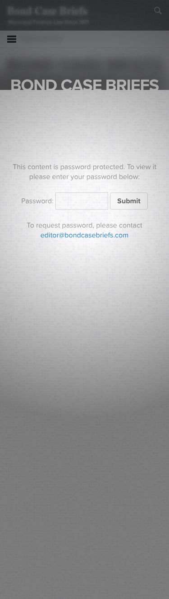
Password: (38, 201)
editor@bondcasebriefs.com (84, 235)
